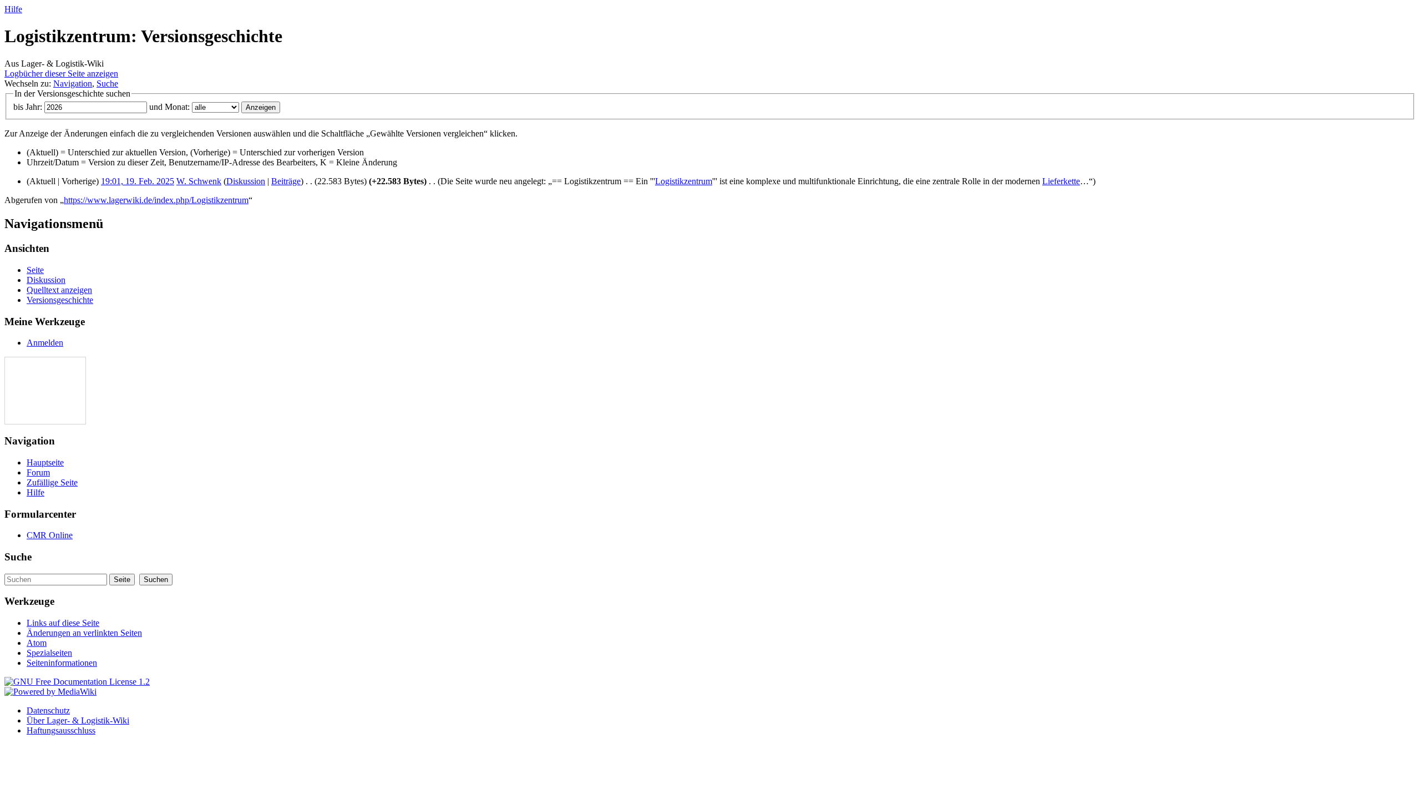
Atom (37, 643)
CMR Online (50, 535)
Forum (38, 472)
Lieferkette (1061, 181)
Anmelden (45, 342)
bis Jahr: (27, 107)
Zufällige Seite (52, 482)
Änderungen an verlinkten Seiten (84, 633)
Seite (35, 270)
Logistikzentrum (683, 181)
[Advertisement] (38, 390)
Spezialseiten (49, 653)
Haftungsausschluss (61, 730)
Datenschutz (48, 710)
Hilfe (13, 9)
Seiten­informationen (62, 662)
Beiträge (286, 181)
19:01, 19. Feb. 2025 (137, 181)
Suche (107, 83)
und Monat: (169, 107)
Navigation (72, 83)
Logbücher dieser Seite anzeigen (61, 73)
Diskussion (245, 181)
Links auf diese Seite (63, 623)
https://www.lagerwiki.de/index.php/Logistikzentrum (156, 200)
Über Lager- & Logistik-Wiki (78, 720)
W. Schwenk (198, 181)
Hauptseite (45, 462)
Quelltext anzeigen (59, 290)
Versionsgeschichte (60, 300)
